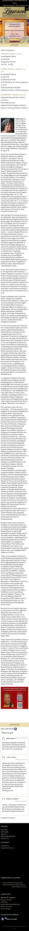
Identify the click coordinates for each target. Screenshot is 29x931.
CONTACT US (5, 839)
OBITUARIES (4, 832)
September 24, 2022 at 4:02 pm (21, 738)
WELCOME (4, 830)
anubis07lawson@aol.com (12, 904)
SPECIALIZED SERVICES (8, 836)
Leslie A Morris (11, 757)
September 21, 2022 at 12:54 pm (21, 801)
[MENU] (27, 9)
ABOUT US (4, 834)
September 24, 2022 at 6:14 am (21, 759)
